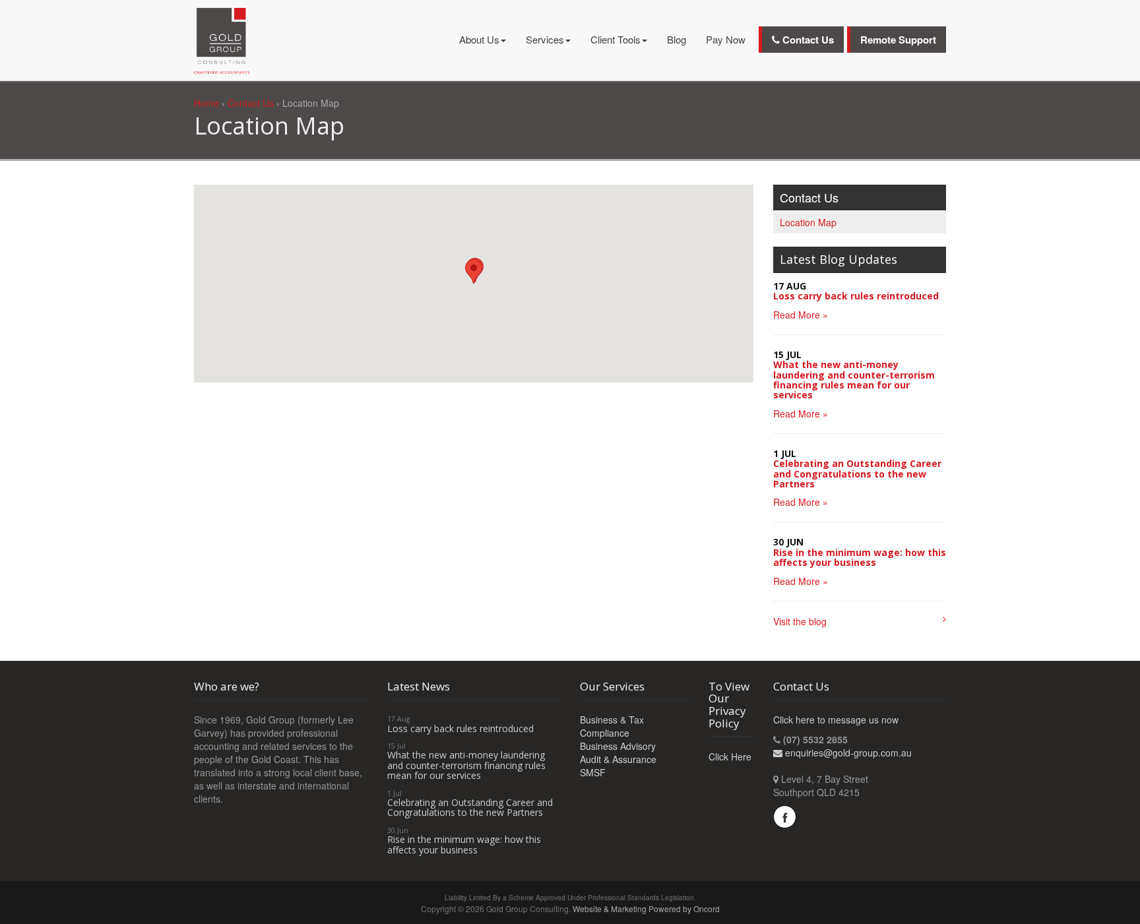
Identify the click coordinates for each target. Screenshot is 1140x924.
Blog (676, 39)
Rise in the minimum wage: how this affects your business (859, 557)
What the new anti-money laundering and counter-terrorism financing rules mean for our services (854, 379)
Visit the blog (800, 621)
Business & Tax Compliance (612, 726)
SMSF (593, 772)
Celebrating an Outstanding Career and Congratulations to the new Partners (857, 473)
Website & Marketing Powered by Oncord (646, 908)
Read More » (800, 314)
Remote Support (898, 39)
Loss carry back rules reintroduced (856, 296)
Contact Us (807, 39)
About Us (479, 39)
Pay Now (725, 39)
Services (545, 39)
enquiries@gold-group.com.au (848, 752)
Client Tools (615, 39)
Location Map (808, 222)
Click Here (730, 756)
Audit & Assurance (618, 759)
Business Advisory (618, 746)
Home (206, 102)
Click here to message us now (836, 719)
